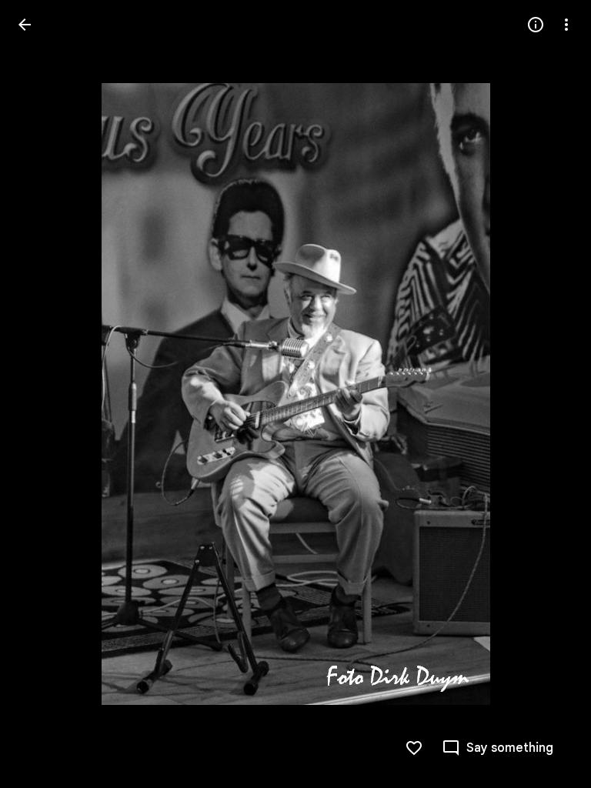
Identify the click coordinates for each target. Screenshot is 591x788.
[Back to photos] (24, 24)
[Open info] (535, 24)
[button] (43, 394)
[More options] (566, 24)
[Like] (414, 748)
